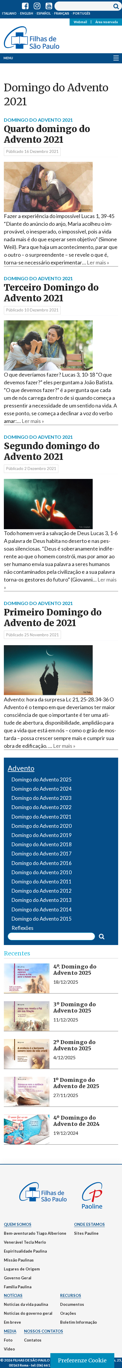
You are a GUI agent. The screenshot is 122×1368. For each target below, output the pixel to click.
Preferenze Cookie (82, 1360)
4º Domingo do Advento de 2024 (76, 1121)
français (61, 13)
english (26, 13)
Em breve (12, 1322)
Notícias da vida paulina (26, 1304)
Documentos (72, 1304)
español (44, 13)
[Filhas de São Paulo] (31, 36)
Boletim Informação (78, 1322)
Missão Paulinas (19, 1260)
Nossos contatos (43, 1331)
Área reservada (106, 21)
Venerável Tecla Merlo (25, 1242)
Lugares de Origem (22, 1269)
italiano (9, 13)
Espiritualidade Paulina (25, 1251)
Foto (8, 1340)
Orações (68, 1313)
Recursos (70, 1295)
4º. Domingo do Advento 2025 (75, 970)
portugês (81, 13)
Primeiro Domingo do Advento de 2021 (53, 618)
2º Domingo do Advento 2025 (74, 1045)
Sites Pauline (86, 1233)
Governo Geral (17, 1277)
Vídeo (9, 1349)
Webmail (80, 21)
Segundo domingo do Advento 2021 (51, 451)
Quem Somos (17, 1224)
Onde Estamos (89, 1224)
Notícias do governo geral (28, 1313)
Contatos (32, 1340)
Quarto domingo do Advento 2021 (47, 134)
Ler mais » (98, 262)
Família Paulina (17, 1286)
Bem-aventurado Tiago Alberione (35, 1233)
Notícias (13, 1295)
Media (10, 1331)
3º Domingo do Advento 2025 (74, 1007)
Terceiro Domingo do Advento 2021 (51, 293)
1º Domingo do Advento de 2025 (76, 1083)
